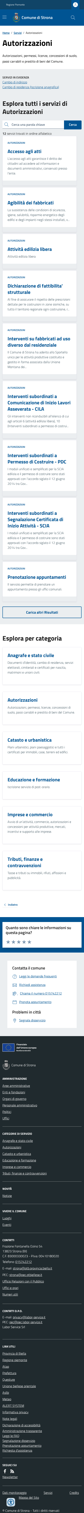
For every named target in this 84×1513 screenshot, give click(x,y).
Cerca (73, 124)
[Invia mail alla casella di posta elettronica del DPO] (29, 1317)
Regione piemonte (14, 1360)
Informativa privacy (15, 1412)
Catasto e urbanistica (16, 1153)
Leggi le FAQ (10, 1435)
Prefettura (9, 1373)
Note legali (9, 1418)
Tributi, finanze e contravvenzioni (24, 1173)
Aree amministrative (16, 1085)
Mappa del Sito (29, 1497)
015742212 (23, 1261)
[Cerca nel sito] (71, 17)
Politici (6, 1111)
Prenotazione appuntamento (21, 1445)
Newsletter (10, 1476)
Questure (8, 1379)
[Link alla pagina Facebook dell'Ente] (4, 1471)
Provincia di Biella (14, 1353)
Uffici (5, 1118)
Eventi (6, 1224)
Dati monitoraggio (14, 1492)
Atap (5, 1366)
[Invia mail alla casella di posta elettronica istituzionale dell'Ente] (32, 1268)
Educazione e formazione (19, 1160)
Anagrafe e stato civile (17, 1140)
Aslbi (5, 1392)
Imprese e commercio (16, 1166)
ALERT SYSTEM (13, 1405)
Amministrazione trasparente (22, 1430)
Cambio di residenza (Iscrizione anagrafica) (30, 87)
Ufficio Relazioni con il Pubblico (23, 1281)
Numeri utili (10, 1294)
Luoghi (6, 1218)
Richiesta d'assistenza (17, 1450)
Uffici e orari (10, 1287)
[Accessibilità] (11, 1502)
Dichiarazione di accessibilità (21, 1425)
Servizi (18, 33)
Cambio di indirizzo (14, 82)
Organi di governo (14, 1098)
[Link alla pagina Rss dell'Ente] (12, 1471)
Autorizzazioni (16, 143)
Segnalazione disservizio (18, 1440)
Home (6, 33)
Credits (74, 1492)
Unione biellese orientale (19, 1386)
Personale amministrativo (19, 1105)
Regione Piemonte (15, 5)
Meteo (6, 1399)
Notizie (7, 1195)
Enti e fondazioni (13, 1092)
